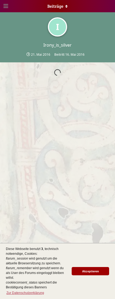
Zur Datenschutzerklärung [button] (25, 293)
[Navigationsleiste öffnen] (5, 6)
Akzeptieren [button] (90, 271)
